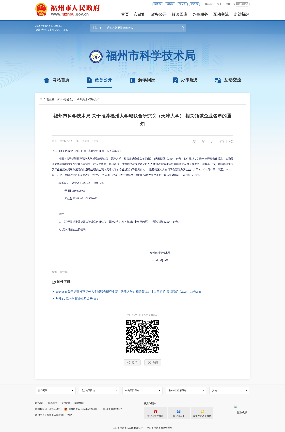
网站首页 (61, 79)
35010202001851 (90, 409)
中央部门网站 (132, 390)
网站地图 (79, 403)
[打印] (222, 141)
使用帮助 (66, 403)
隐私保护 (53, 403)
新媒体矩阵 (150, 403)
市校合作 (94, 99)
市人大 (182, 4)
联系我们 (40, 403)
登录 (219, 4)
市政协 (194, 4)
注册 (228, 4)
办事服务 (200, 14)
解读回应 (179, 14)
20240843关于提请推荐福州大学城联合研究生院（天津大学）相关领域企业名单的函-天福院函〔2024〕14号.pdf (128, 291)
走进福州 (242, 14)
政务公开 (159, 14)
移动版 (208, 4)
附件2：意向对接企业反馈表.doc (77, 298)
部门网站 (42, 390)
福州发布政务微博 (202, 416)
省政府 (170, 4)
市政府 (140, 14)
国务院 (157, 4)
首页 (125, 14)
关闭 (155, 362)
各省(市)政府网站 (178, 390)
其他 (214, 390)
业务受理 (82, 99)
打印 (134, 362)
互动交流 (221, 14)
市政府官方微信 (155, 416)
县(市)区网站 (88, 390)
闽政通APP (178, 416)
